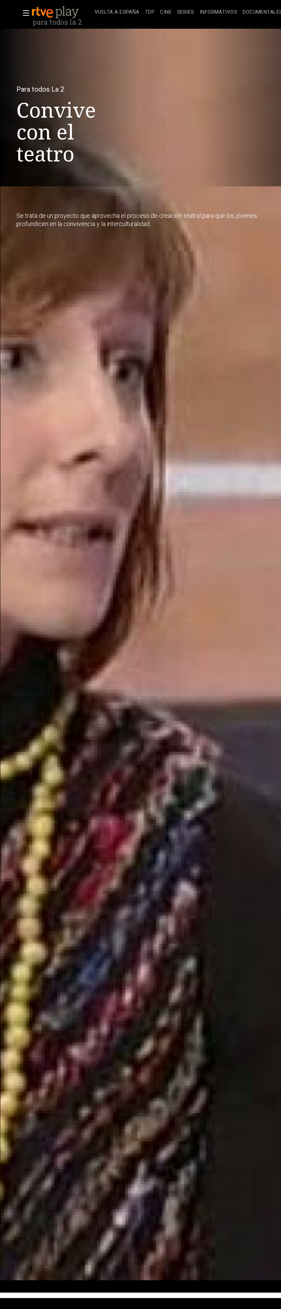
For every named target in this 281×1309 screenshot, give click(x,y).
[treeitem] (117, 12)
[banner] (62, 12)
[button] (24, 13)
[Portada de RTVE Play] (56, 12)
